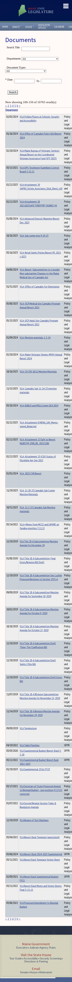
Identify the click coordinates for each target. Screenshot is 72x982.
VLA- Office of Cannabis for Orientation (39, 286)
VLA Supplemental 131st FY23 (35, 769)
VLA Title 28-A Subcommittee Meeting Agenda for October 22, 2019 (39, 628)
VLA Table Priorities (29, 745)
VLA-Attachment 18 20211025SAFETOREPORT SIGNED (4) (38, 203)
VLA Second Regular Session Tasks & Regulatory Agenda (38, 805)
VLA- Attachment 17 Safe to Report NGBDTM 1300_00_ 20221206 (37, 441)
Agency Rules (48, 947)
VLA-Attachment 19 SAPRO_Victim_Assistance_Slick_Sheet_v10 (41, 186)
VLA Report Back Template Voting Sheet (40, 860)
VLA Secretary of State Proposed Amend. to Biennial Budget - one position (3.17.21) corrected (41, 790)
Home (5, 26)
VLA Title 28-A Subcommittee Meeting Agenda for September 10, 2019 (39, 594)
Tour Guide (15, 958)
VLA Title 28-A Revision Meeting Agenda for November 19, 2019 (40, 713)
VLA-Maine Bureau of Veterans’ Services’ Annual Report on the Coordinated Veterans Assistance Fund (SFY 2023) (40, 154)
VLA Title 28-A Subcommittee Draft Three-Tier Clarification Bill (38, 645)
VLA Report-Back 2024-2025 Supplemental (41, 854)
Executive (22, 947)
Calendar (59, 26)
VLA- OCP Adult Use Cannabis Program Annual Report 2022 (39, 322)
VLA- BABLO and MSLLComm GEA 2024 (39, 405)
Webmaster (45, 972)
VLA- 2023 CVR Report (30, 473)
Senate (16, 26)
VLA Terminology (28, 728)
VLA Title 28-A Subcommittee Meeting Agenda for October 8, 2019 (39, 611)
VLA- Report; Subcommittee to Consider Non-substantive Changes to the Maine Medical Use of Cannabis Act (40, 273)
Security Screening (50, 958)
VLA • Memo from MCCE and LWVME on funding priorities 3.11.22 (39, 526)
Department (12, 110)
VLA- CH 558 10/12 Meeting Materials (38, 371)
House (29, 26)
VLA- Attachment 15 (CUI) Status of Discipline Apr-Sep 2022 (38, 458)
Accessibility (31, 958)
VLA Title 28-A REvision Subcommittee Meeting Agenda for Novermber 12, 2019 (40, 696)
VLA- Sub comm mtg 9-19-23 (34, 235)
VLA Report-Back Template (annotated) (40, 837)
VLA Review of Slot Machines (34, 820)
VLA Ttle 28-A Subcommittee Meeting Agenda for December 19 (39, 543)
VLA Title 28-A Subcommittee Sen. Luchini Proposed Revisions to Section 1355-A (41, 577)
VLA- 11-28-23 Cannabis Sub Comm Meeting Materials (37, 492)
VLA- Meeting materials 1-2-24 (35, 337)
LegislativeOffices (44, 26)
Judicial (33, 947)
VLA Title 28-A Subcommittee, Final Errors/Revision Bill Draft (38, 560)
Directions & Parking (36, 961)
